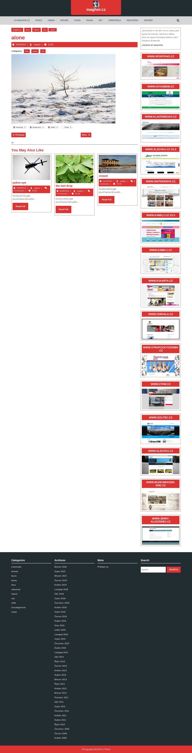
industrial (132, 20)
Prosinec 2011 (61, 697)
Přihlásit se (103, 567)
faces (39, 20)
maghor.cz (96, 9)
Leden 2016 (60, 630)
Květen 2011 (60, 715)
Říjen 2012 (59, 684)
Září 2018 (59, 594)
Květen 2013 (60, 670)
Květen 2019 (60, 585)
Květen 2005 (60, 738)
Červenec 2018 (61, 603)
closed (103, 175)
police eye (19, 182)
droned (148, 20)
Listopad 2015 (61, 634)
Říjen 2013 (59, 661)
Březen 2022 (60, 576)
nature (64, 20)
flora (77, 20)
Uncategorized (18, 607)
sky (101, 20)
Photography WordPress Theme (96, 749)
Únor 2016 (59, 625)
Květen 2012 (60, 688)
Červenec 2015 (61, 643)
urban (51, 20)
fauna (89, 20)
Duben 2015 (60, 648)
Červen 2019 (60, 580)
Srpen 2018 (60, 598)
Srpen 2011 (59, 706)
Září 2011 (59, 702)
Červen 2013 (60, 666)
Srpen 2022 (60, 571)
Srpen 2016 (60, 612)
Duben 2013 (60, 675)
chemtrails (114, 20)
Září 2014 (59, 657)
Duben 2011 (60, 720)
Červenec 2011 (61, 711)
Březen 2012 (60, 693)
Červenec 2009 (61, 729)
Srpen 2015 (60, 639)
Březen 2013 (60, 679)
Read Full (22, 207)
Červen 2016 (60, 616)
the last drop (64, 185)
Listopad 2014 (61, 652)
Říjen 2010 (59, 724)
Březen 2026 (60, 567)
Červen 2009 (60, 733)
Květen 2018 (60, 607)
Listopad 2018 (61, 589)
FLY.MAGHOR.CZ (22, 20)
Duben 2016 (60, 621)
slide (13, 603)
